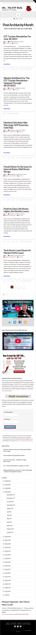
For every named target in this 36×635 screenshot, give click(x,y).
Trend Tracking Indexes (25, 69)
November (9, 498)
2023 (6, 492)
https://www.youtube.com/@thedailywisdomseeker (15, 614)
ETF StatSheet (8, 89)
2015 (6, 562)
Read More (7, 64)
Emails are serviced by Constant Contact (24, 440)
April (8, 522)
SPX (17, 69)
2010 (6, 580)
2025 (6, 484)
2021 (6, 540)
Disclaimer (26, 623)
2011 (6, 576)
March (8, 525)
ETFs (8, 69)
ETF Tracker (7, 43)
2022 (6, 536)
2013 (6, 569)
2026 (6, 481)
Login (29, 624)
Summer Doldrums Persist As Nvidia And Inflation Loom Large (17, 450)
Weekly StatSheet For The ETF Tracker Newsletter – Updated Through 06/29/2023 (16, 82)
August (9, 508)
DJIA (4, 69)
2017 (6, 554)
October (9, 501)
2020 (6, 544)
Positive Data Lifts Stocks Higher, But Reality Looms (16, 210)
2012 (6, 573)
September (10, 505)
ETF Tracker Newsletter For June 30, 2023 (17, 37)
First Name (7, 419)
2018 (6, 551)
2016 (6, 558)
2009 (6, 584)
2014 (6, 565)
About (8, 623)
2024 (6, 488)
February (9, 529)
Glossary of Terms (10, 624)
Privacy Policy (21, 624)
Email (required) (8, 412)
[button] (18, 15)
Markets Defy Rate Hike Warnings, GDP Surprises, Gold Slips (16, 125)
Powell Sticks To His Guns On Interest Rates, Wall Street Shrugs (18, 169)
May (8, 518)
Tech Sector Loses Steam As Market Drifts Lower (17, 251)
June (8, 515)
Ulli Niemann (19, 318)
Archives (13, 623)
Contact (15, 43)
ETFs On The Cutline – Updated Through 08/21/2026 (14, 460)
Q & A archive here (7, 390)
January (9, 532)
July (8, 511)
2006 (6, 595)
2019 (6, 547)
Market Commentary (10, 131)
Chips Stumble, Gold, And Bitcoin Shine (14, 455)
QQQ (13, 69)
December (9, 494)
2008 (6, 587)
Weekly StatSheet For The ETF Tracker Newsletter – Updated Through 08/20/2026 (17, 470)
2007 (6, 591)
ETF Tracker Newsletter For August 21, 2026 (16, 465)
